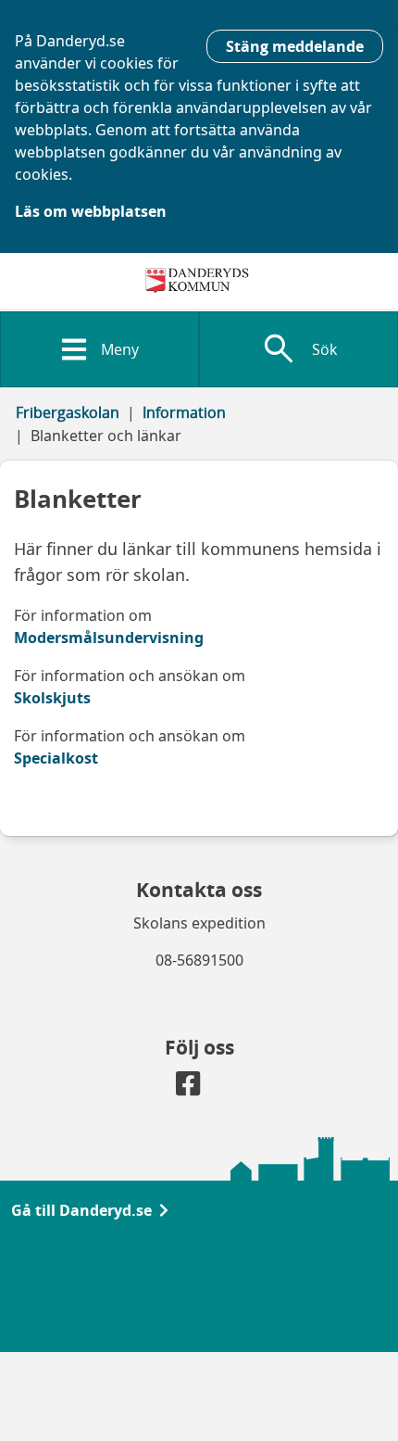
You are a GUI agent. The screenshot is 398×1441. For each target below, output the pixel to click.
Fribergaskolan (67, 412)
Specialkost (56, 758)
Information (184, 412)
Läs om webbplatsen (91, 211)
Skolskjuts (52, 698)
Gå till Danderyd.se (81, 1210)
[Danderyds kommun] (199, 281)
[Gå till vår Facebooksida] (188, 1088)
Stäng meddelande (295, 46)
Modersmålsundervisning (109, 637)
